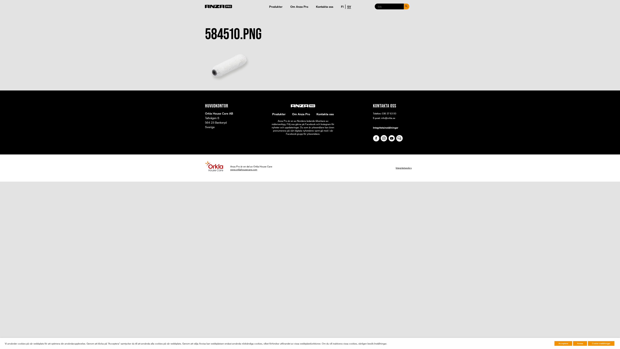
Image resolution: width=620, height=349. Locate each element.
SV (349, 6)
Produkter (276, 6)
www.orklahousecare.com (243, 169)
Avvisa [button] (580, 343)
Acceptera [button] (563, 343)
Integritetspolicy (404, 167)
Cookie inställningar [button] (601, 343)
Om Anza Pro (299, 6)
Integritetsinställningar (385, 127)
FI (342, 6)
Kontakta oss (324, 6)
